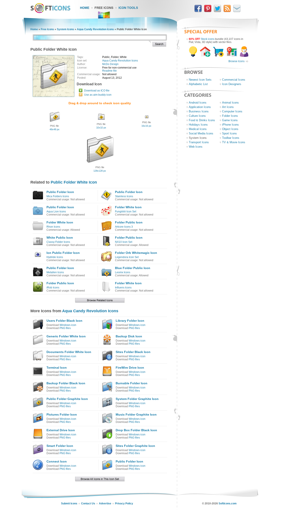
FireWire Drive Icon (130, 367)
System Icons (65, 29)
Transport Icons (199, 142)
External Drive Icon (60, 430)
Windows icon (67, 325)
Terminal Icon (56, 367)
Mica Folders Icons (57, 196)
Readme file (109, 70)
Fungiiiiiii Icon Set (125, 211)
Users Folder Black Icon (64, 320)
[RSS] (227, 11)
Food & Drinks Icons (202, 120)
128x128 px (99, 170)
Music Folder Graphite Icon (136, 414)
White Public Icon (59, 237)
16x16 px (146, 125)
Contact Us (88, 503)
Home (84, 7)
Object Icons (230, 129)
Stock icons (207, 39)
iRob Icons (52, 287)
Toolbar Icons (230, 137)
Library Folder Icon (130, 320)
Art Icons (228, 107)
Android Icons (197, 102)
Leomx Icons (122, 272)
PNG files (65, 328)
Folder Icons (230, 115)
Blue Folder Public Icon (132, 268)
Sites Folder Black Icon (133, 352)
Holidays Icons (198, 124)
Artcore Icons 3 (124, 226)
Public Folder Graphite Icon (67, 399)
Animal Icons (230, 102)
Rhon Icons (53, 226)
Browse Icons (236, 61)
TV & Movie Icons (233, 142)
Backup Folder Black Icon (65, 383)
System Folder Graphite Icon (137, 399)
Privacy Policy (124, 503)
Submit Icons (69, 503)
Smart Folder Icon (59, 446)
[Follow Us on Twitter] (217, 11)
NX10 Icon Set (123, 241)
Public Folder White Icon (74, 182)
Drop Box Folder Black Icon (136, 430)
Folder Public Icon (129, 222)
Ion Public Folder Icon (63, 253)
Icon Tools (128, 7)
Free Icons (104, 7)
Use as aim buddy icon (97, 94)
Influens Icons (123, 287)
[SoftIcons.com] (50, 12)
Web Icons (195, 146)
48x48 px (54, 129)
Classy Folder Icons (58, 241)
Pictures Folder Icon (61, 414)
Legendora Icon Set (127, 257)
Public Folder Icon (60, 192)
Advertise (105, 503)
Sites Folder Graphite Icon (135, 446)
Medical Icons (198, 129)
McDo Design (110, 64)
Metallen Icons (55, 272)
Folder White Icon (128, 207)
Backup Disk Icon (129, 336)
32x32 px (101, 127)
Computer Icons (232, 111)
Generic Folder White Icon (66, 336)
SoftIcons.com (228, 503)
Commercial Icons (233, 79)
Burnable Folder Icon (131, 383)
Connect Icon (56, 461)
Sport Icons (229, 133)
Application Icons (200, 107)
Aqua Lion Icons (56, 211)
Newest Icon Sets (200, 79)
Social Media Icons (201, 133)
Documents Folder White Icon (68, 352)
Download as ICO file (96, 90)
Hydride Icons (54, 257)
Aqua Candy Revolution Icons (95, 29)
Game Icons (230, 120)
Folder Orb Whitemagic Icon (136, 253)
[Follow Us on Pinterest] (207, 11)
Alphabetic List (198, 84)
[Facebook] (198, 11)
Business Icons (199, 111)
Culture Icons (197, 115)
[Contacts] (236, 11)
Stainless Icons (124, 196)
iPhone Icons (230, 124)
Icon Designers (231, 84)
